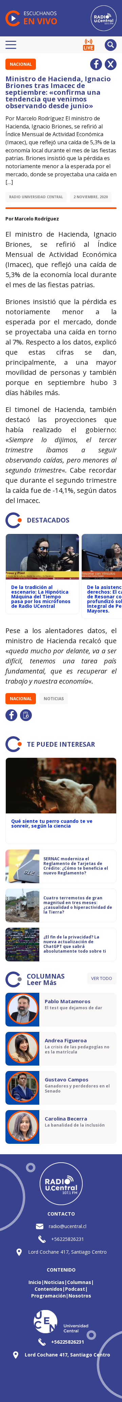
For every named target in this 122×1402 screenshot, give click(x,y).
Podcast (75, 1289)
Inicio (34, 1282)
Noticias (54, 699)
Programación (48, 1295)
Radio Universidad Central (36, 197)
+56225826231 (67, 1239)
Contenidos (48, 1289)
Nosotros (79, 1295)
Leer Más (42, 982)
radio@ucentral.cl (67, 1226)
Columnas (79, 1282)
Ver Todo (101, 978)
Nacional (21, 64)
